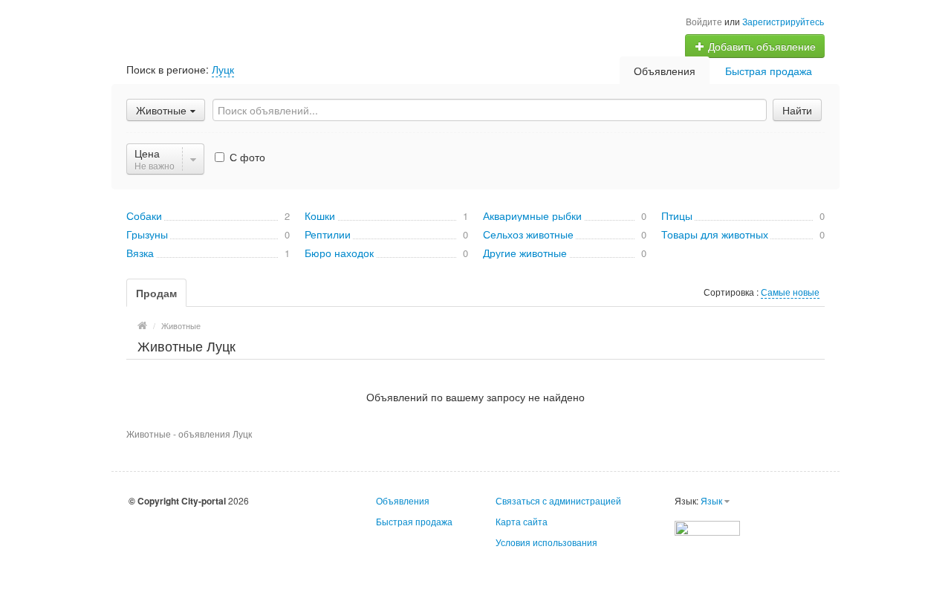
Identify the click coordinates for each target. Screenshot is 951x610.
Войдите (704, 21)
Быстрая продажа (768, 70)
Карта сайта (522, 521)
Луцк (223, 69)
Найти (797, 110)
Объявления (664, 70)
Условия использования (546, 542)
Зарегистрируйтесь (783, 21)
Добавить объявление (760, 46)
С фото (246, 156)
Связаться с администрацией (558, 500)
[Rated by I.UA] (707, 526)
